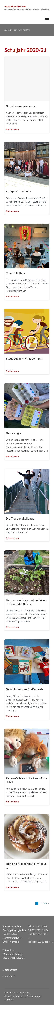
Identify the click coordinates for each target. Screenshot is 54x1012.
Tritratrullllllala (15, 273)
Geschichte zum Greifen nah (24, 689)
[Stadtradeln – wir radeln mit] (27, 311)
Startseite (8, 30)
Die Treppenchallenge (20, 518)
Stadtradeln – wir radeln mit (24, 358)
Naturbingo (13, 433)
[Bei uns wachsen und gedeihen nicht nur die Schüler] (27, 552)
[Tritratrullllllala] (27, 226)
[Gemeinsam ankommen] (27, 78)
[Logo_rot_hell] (27, 7)
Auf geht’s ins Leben (19, 191)
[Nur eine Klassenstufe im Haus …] (27, 816)
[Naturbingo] (27, 385)
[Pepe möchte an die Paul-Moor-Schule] (27, 731)
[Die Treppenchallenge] (27, 471)
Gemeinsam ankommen (22, 106)
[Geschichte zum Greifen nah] (27, 642)
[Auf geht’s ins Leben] (27, 144)
